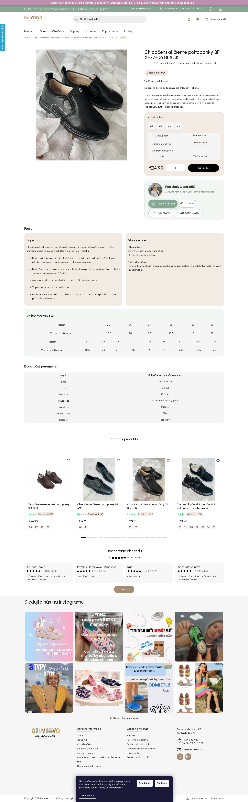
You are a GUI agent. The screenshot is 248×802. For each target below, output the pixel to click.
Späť (123, 37)
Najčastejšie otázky (87, 748)
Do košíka (203, 168)
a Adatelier (216, 798)
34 (208, 527)
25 (151, 126)
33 (178, 126)
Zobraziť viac (124, 589)
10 (141, 537)
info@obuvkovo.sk (143, 8)
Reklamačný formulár (138, 757)
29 (48, 527)
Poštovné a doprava (78, 9)
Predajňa (28, 9)
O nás (80, 735)
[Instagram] (220, 8)
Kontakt (131, 735)
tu (123, 787)
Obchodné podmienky (139, 744)
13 (159, 537)
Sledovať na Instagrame (126, 718)
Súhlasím (162, 783)
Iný (214, 63)
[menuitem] (29, 31)
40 (80, 527)
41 (86, 527)
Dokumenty (133, 753)
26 (160, 126)
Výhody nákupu (85, 744)
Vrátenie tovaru (41, 9)
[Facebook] (211, 8)
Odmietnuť (144, 783)
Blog (79, 761)
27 (36, 527)
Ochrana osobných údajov (141, 748)
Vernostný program (59, 9)
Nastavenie (88, 795)
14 (164, 537)
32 (169, 126)
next (221, 496)
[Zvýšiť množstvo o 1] (183, 168)
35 (214, 527)
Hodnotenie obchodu (124, 551)
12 (153, 537)
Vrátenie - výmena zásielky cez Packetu (98, 757)
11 (147, 537)
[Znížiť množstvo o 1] (168, 168)
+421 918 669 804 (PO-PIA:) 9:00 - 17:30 (182, 8)
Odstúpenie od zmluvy (99, 9)
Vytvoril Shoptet (198, 798)
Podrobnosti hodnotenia (190, 63)
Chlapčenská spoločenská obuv (165, 375)
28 (42, 527)
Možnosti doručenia (162, 150)
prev (26, 496)
